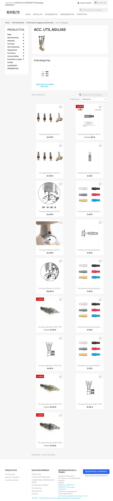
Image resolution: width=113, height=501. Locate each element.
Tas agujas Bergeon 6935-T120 (50, 365)
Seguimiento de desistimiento (96, 476)
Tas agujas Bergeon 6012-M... (50, 211)
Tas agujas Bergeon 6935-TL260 (50, 443)
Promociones (10, 474)
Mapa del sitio (37, 491)
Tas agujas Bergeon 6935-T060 (50, 327)
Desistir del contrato (96, 471)
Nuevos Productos (12, 477)
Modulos (37, 14)
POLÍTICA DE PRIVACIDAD (41, 477)
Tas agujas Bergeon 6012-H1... (50, 173)
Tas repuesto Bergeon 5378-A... (90, 134)
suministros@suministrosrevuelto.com (73, 496)
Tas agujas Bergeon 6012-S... (50, 250)
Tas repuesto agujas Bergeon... (89, 173)
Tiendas (35, 494)
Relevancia (95, 99)
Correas (10, 44)
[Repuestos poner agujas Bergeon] (45, 74)
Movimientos (51, 14)
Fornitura (82, 14)
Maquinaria (12, 50)
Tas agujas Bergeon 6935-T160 (50, 404)
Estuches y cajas (14, 59)
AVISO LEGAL (36, 474)
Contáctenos (37, 488)
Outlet (10, 62)
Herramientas (67, 14)
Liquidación (12, 65)
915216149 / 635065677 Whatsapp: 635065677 (24, 4)
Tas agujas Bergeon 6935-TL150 (90, 404)
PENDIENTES (13, 68)
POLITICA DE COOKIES (40, 485)
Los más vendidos (12, 480)
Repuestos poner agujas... (45, 85)
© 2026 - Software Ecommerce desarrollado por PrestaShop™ (56, 498)
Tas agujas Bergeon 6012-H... (50, 134)
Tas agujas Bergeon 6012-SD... (49, 288)
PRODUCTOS (15, 30)
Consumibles (13, 56)
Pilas (28, 14)
